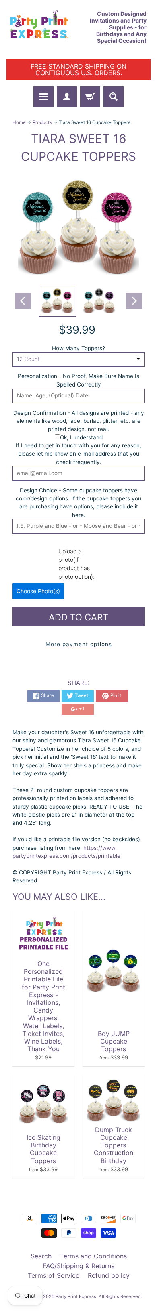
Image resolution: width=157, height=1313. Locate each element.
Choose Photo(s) (38, 591)
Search (41, 1256)
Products (42, 122)
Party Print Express (76, 1296)
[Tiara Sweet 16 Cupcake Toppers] (57, 300)
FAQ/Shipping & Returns (78, 1266)
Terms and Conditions (93, 1256)
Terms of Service (53, 1275)
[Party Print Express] (42, 27)
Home (19, 122)
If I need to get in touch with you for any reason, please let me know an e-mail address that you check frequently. (78, 453)
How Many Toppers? (78, 348)
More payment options (78, 644)
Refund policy (109, 1275)
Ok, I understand (81, 437)
